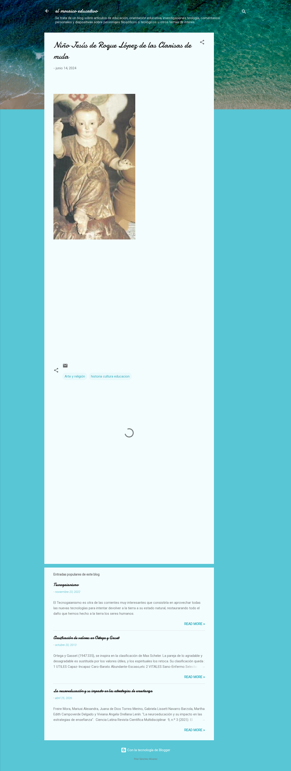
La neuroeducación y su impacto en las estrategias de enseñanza (102, 691)
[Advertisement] (254, 61)
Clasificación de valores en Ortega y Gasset (86, 638)
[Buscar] (244, 12)
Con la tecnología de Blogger (148, 750)
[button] (202, 42)
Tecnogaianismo (65, 585)
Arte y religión (75, 376)
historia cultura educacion (110, 376)
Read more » (194, 624)
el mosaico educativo (76, 11)
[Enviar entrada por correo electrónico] (65, 367)
